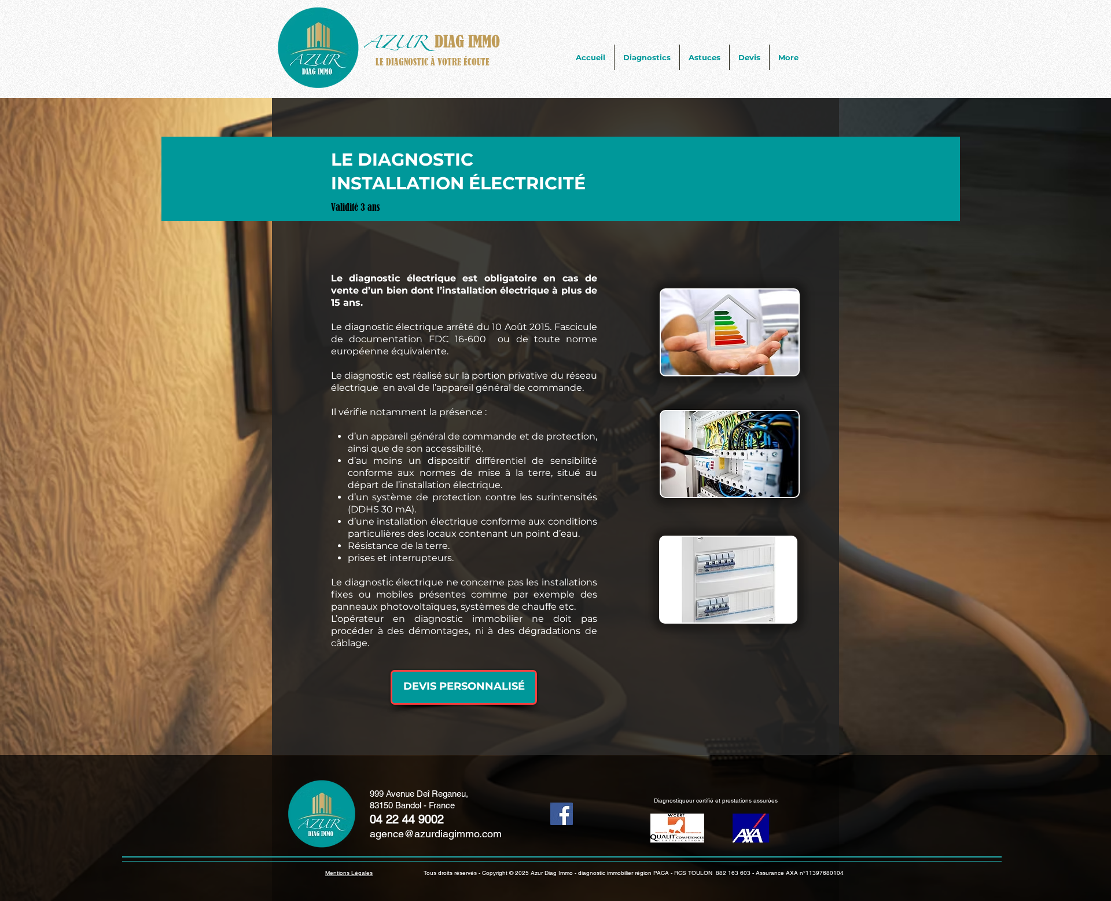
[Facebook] (561, 814)
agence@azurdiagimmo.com (436, 833)
